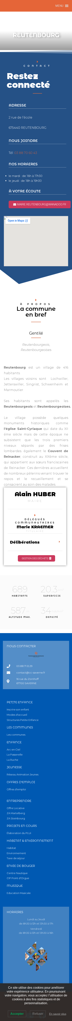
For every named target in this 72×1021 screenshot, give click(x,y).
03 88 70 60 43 (25, 153)
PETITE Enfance (20, 702)
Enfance (14, 742)
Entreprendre (19, 801)
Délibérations (25, 542)
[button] (59, 6)
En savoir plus (57, 1013)
